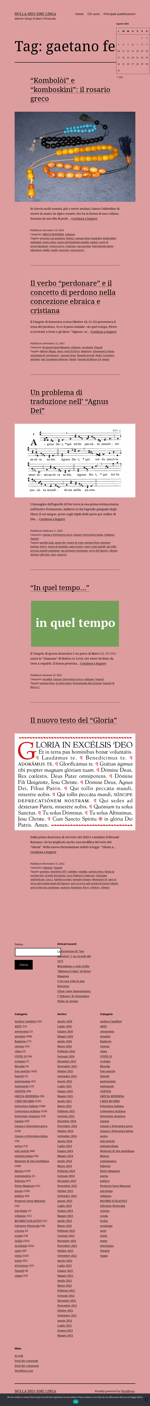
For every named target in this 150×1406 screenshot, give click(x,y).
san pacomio (84, 246)
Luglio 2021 (64, 1325)
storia (18, 1255)
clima (18, 1051)
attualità (47, 679)
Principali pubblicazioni (119, 14)
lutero (43, 546)
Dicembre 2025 (66, 1061)
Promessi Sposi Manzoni (55, 347)
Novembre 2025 (67, 1066)
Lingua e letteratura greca (57, 534)
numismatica (23, 1176)
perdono (35, 359)
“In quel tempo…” (59, 587)
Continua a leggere (84, 218)
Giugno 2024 (65, 1151)
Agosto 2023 (64, 1201)
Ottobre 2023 (65, 1191)
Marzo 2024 (64, 1166)
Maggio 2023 (65, 1216)
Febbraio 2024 (66, 1171)
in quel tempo (63, 683)
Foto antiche (22, 1071)
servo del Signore (98, 550)
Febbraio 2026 (66, 1051)
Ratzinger (76, 887)
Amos (60, 351)
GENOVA (20, 1091)
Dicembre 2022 (66, 1241)
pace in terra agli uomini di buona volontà (94, 883)
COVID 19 (21, 1056)
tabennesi (35, 250)
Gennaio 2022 (66, 1295)
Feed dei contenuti (26, 1361)
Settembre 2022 (67, 1255)
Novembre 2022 (67, 1245)
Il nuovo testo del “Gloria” (73, 720)
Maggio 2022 (65, 1275)
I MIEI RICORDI (24, 1101)
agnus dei (60, 542)
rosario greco (56, 246)
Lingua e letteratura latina (88, 534)
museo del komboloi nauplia (73, 242)
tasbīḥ (45, 250)
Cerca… (19, 944)
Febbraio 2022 (66, 1290)
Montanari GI (99, 879)
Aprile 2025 (64, 1101)
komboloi (96, 238)
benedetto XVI (58, 871)
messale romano (82, 879)
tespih (54, 250)
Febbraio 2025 (66, 1111)
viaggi (18, 1275)
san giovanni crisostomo (74, 550)
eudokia (82, 871)
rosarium (70, 246)
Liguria (19, 1121)
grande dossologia (55, 875)
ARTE (18, 1026)
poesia (19, 1191)
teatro (18, 1260)
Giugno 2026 (65, 1031)
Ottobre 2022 (65, 1250)
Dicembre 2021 (66, 1300)
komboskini (109, 238)
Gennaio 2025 (66, 1116)
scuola (19, 1235)
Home (79, 14)
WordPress (128, 1391)
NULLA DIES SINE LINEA (35, 13)
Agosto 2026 (64, 1021)
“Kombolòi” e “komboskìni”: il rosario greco (70, 89)
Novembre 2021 (67, 1305)
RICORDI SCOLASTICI (28, 1221)
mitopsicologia (24, 1156)
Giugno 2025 (65, 1091)
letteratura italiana (26, 1106)
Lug (121, 76)
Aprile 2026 (64, 1041)
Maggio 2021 (65, 1335)
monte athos (49, 242)
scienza (19, 1230)
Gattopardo (22, 1086)
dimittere (86, 351)
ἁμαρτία (62, 554)
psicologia (21, 1210)
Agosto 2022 (64, 1260)
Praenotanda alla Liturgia (87, 683)
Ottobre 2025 (65, 1071)
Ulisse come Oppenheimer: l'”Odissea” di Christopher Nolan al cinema (74, 996)
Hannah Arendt (85, 355)
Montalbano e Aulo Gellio (73, 966)
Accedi (19, 1355)
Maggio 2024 (65, 1156)
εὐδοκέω (95, 887)
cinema (19, 1046)
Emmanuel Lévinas (103, 351)
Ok (75, 1401)
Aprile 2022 (64, 1280)
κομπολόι (64, 250)
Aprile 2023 (64, 1221)
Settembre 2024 (67, 1136)
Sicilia (18, 1241)
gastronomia (22, 1081)
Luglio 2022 (64, 1265)
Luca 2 (49, 879)
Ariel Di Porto (72, 351)
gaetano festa (82, 238)
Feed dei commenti (27, 1366)
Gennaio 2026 (66, 1056)
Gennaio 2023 (66, 1235)
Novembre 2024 (67, 1126)
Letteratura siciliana (27, 1111)
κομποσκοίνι (77, 250)
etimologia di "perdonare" (45, 355)
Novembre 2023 (67, 1186)
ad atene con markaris (52, 238)
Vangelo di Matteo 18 (89, 359)
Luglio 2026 (64, 1026)
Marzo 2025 (64, 1106)
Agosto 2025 (64, 1081)
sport (18, 1250)
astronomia (22, 1031)
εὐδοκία (105, 887)
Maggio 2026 (65, 1036)
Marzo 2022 (64, 1285)
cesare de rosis (75, 542)
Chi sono (93, 14)
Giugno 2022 (65, 1270)
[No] (146, 1399)
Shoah (72, 359)
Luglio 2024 (64, 1146)
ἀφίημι (105, 359)
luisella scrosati (62, 879)
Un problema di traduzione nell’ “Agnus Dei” (69, 401)
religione (70, 234)
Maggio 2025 (65, 1096)
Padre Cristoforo (105, 355)
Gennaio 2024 (66, 1176)
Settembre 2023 (67, 1196)
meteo (18, 1146)
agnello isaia (47, 542)
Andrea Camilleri (25, 1021)
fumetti (19, 1076)
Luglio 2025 (64, 1086)
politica (19, 1196)
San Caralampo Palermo (54, 359)
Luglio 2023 (64, 1206)
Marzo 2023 (64, 1226)
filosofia (20, 1066)
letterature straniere (27, 1116)
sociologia (87, 347)
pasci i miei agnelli (95, 546)
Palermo (20, 1181)
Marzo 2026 (64, 1046)
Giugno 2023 (65, 1210)
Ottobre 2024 (65, 1131)
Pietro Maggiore (25, 1186)
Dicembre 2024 (66, 1121)
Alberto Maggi (48, 351)
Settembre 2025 (67, 1076)
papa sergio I (76, 546)
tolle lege (44, 554)
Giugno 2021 (65, 1330)
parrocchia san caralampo (45, 887)
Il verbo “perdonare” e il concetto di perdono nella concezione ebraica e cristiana (73, 296)
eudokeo (72, 871)
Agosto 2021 (64, 1320)
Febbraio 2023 (66, 1230)
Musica (19, 1171)
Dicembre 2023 (66, 1181)
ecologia (20, 1061)
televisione (21, 1265)
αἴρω (53, 554)
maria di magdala (58, 546)
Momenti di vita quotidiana (32, 1161)
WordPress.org (24, 1370)
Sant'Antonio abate (102, 246)
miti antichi (22, 1151)
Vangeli (98, 347)
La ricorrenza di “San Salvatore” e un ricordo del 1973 (74, 956)
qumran (65, 887)
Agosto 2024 (64, 1141)
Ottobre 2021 (65, 1310)
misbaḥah (35, 242)
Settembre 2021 (67, 1315)
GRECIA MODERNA (53, 234)
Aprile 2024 (64, 1161)
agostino (44, 871)
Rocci (86, 887)
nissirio (94, 242)
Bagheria (20, 1041)
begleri (70, 238)
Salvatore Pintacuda (27, 1226)
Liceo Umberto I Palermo (81, 875)
